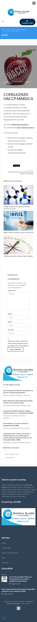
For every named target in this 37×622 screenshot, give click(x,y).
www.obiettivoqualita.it (25, 128)
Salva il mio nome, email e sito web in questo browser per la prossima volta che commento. (18, 343)
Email (10, 322)
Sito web (11, 330)
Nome (10, 314)
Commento (12, 290)
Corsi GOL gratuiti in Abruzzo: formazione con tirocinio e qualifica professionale (20, 579)
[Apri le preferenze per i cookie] (3, 619)
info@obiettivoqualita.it (19, 125)
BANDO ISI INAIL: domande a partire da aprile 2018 (18, 232)
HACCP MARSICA (29, 173)
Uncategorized (9, 457)
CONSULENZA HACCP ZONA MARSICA (17, 172)
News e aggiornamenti (12, 454)
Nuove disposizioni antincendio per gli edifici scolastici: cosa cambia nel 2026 (18, 590)
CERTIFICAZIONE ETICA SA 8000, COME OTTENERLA (18, 256)
